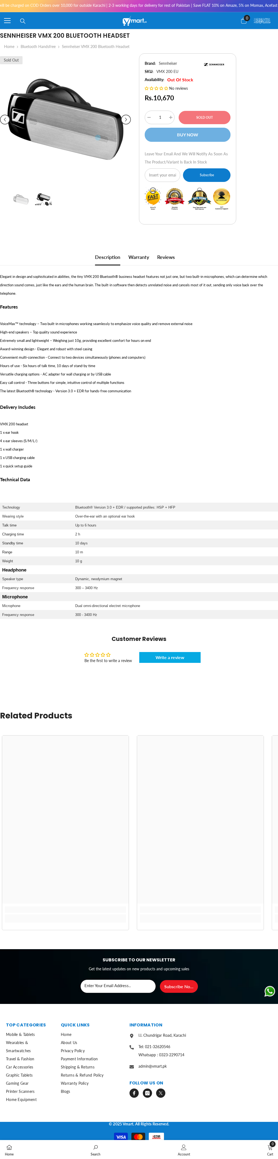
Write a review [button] (170, 657)
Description (107, 257)
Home (9, 46)
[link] (65, 909)
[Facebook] (134, 1093)
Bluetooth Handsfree (38, 46)
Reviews (166, 257)
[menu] (7, 20)
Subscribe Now (179, 986)
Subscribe (207, 175)
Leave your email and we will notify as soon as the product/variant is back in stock (186, 158)
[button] (5, 119)
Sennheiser (168, 63)
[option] (65, 119)
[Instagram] (147, 1093)
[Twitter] (160, 1093)
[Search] (23, 21)
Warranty (138, 257)
